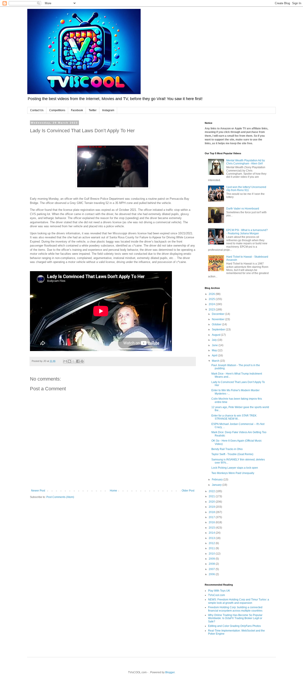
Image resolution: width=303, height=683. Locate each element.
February (217, 479)
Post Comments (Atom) (60, 497)
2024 (212, 304)
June (215, 345)
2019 (212, 506)
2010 (212, 553)
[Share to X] (73, 361)
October (217, 324)
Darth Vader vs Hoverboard (242, 208)
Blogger (170, 672)
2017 (212, 517)
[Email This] (65, 361)
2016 (212, 522)
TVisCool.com (216, 595)
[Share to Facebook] (78, 361)
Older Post (188, 490)
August (216, 334)
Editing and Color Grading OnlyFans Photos (234, 626)
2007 (212, 569)
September (219, 329)
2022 (212, 491)
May (215, 350)
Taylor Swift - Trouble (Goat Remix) (232, 454)
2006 (212, 574)
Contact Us (36, 110)
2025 (212, 299)
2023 (212, 309)
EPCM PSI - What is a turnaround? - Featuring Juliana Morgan (247, 232)
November (218, 319)
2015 (212, 527)
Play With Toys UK (219, 590)
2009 (212, 558)
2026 (212, 294)
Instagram (108, 110)
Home (113, 490)
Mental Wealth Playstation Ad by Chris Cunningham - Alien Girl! (245, 162)
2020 (212, 501)
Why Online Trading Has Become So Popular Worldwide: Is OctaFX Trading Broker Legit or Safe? (235, 618)
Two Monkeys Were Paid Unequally (232, 473)
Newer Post (38, 490)
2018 (212, 512)
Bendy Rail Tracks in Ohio (227, 449)
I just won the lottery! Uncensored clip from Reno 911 (246, 189)
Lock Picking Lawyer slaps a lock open (234, 467)
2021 (212, 496)
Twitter (92, 110)
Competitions (57, 110)
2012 (212, 543)
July (214, 340)
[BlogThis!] (69, 361)
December (218, 314)
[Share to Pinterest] (82, 361)
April (215, 355)
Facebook (77, 110)
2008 (212, 563)
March (216, 360)
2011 (212, 548)
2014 (212, 532)
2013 (212, 538)
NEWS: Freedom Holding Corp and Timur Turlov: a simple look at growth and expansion (238, 601)
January (217, 484)
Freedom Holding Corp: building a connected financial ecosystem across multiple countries (235, 609)
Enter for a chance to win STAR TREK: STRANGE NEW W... (234, 417)
